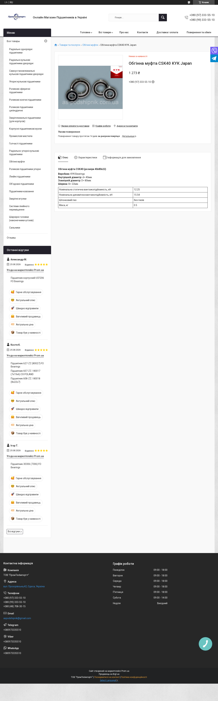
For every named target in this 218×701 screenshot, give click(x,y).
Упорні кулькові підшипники (24, 81)
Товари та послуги (69, 45)
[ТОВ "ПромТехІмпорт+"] (16, 17)
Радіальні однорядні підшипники (20, 51)
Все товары (13, 41)
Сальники (14, 227)
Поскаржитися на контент (106, 677)
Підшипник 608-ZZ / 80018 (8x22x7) (25, 380)
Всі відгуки (14, 531)
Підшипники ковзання (21, 191)
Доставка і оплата (167, 32)
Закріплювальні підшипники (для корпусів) (25, 119)
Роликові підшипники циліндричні (21, 109)
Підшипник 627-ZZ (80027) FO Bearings (27, 365)
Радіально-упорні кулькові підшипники (24, 152)
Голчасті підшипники (20, 143)
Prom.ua (125, 671)
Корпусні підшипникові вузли (25, 128)
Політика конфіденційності (134, 677)
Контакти (142, 32)
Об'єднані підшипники (21, 184)
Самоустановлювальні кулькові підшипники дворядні (26, 72)
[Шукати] (163, 17)
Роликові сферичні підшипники (19, 91)
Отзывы (11, 237)
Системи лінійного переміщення (19, 208)
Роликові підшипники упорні (25, 169)
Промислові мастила (20, 136)
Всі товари (105, 32)
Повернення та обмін (199, 32)
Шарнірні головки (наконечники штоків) (21, 219)
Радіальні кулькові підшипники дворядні (21, 62)
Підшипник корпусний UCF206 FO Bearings (27, 280)
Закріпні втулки (17, 198)
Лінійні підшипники (19, 176)
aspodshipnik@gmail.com (17, 618)
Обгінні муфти (90, 45)
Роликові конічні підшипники (25, 99)
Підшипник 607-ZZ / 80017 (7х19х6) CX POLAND (25, 372)
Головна (85, 32)
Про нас (124, 32)
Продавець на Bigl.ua (109, 674)
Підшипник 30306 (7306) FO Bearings (26, 466)
